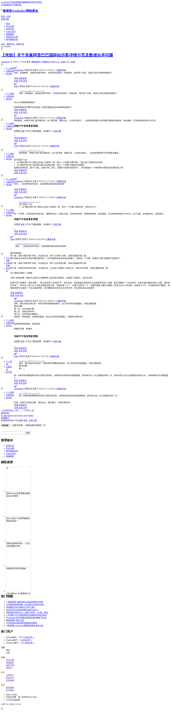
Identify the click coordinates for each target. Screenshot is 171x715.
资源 (16, 2)
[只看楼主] (45, 62)
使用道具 (23, 78)
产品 (12, 2)
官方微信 (10, 690)
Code (25, 415)
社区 (8, 653)
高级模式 (5, 418)
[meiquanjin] (2, 49)
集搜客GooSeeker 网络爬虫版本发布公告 (25, 625)
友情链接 (10, 680)
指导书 (9, 668)
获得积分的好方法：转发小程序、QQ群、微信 (27, 612)
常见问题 (10, 26)
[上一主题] (61, 62)
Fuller (16, 86)
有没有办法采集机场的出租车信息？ (23, 610)
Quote (20, 415)
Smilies (30, 415)
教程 (20, 2)
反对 (25, 81)
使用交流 (34, 2)
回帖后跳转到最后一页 (36, 425)
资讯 (40, 2)
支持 (21, 81)
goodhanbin (18, 70)
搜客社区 (11, 44)
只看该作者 (61, 70)
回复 (16, 81)
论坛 (3, 44)
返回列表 (5, 413)
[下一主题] (70, 62)
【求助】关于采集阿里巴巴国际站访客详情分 (27, 615)
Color (5, 415)
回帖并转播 (18, 425)
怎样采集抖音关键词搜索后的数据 (22, 623)
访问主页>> (29, 637)
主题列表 (10, 71)
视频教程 (26, 2)
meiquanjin (5, 62)
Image (10, 415)
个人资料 (10, 68)
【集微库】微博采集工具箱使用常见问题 (25, 602)
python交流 (11, 32)
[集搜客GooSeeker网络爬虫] (19, 10)
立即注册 (57, 131)
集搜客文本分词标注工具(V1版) (21, 607)
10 (12, 410)
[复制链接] (35, 62)
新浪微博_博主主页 (15, 620)
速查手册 (10, 665)
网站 (8, 650)
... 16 (15, 410)
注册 (8, 16)
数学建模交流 (12, 39)
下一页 (31, 410)
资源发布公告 (12, 37)
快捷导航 (5, 19)
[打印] (53, 62)
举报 (16, 78)
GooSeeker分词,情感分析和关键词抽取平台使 (26, 618)
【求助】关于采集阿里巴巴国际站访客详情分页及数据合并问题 (57, 55)
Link (15, 415)
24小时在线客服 (13, 700)
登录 (3, 16)
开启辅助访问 (7, 5)
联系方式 (10, 678)
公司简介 (10, 675)
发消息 (9, 74)
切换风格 (18, 5)
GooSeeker (5, 2)
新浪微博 (10, 687)
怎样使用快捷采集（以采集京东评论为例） (26, 604)
